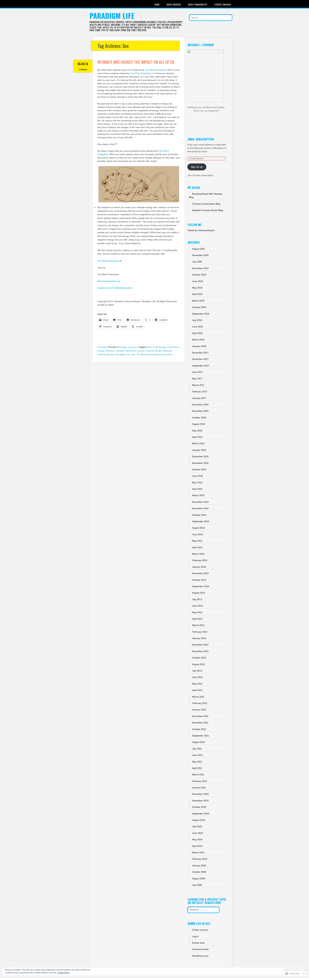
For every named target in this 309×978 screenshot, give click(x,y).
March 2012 (198, 696)
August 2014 (198, 528)
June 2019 (197, 281)
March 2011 (198, 774)
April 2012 (197, 690)
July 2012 (197, 670)
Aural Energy (159, 347)
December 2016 (200, 404)
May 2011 (197, 761)
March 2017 (198, 385)
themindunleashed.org (108, 281)
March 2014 (198, 554)
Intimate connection (126, 351)
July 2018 (197, 320)
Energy (122, 347)
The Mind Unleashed (155, 70)
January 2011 (199, 787)
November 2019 (200, 268)
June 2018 (197, 326)
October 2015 (199, 469)
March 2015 (198, 495)
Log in (195, 936)
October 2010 (199, 807)
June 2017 (197, 372)
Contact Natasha (222, 4)
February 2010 (199, 859)
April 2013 (197, 618)
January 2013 (199, 638)
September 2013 (200, 586)
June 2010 (197, 833)
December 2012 (200, 644)
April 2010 (197, 846)
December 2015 (200, 456)
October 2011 (199, 729)
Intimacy (110, 351)
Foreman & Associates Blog (206, 204)
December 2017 (200, 352)
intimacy (132, 347)
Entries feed (198, 943)
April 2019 (197, 294)
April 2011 (197, 768)
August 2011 (198, 742)
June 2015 (197, 476)
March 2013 (198, 625)
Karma (141, 351)
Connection (173, 347)
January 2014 (199, 567)
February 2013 (199, 632)
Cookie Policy (63, 973)
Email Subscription (201, 139)
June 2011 (197, 755)
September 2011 (200, 735)
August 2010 (198, 820)
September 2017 (200, 365)
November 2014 (200, 508)
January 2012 (199, 709)
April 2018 (197, 333)
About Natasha (174, 4)
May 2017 (197, 378)
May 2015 (197, 482)
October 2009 (199, 872)
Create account (200, 929)
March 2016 (198, 443)
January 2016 (199, 450)
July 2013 (197, 599)
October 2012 (199, 657)
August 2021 (198, 249)
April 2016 (197, 437)
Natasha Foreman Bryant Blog (207, 210)
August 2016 (198, 424)
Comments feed (200, 949)
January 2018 (199, 346)
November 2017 (200, 359)
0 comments (166, 354)
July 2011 (197, 748)
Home (156, 4)
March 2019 (198, 300)
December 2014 (200, 502)
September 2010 (200, 813)
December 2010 (200, 794)
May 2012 (197, 683)
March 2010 (198, 852)
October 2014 (199, 515)
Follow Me (194, 225)
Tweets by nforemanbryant (201, 230)
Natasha (84, 69)
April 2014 (197, 547)
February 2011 (199, 781)
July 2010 (197, 826)
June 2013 (197, 605)
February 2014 (199, 560)
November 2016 (200, 411)
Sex (133, 354)
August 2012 (198, 664)
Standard (102, 347)
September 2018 (200, 313)
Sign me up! (197, 167)
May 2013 (197, 612)
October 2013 (199, 580)
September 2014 (200, 521)
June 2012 (197, 677)
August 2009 (198, 878)
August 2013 (198, 592)
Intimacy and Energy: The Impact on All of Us (135, 62)
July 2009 (197, 885)
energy (100, 351)
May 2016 (197, 430)
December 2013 (200, 573)
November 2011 (200, 722)
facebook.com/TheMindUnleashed (114, 288)
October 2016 (199, 417)
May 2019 (197, 287)
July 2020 (197, 261)
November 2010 (200, 800)
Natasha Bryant (154, 351)
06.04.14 (83, 63)
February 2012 (199, 703)
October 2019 (199, 274)
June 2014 (197, 534)
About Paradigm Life (197, 4)
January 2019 (199, 307)
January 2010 (199, 865)
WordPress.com (200, 956)
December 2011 (200, 716)
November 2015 (200, 463)
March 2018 (198, 339)
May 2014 (197, 541)
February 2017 (199, 391)
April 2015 (197, 489)
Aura (149, 347)
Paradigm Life (111, 15)
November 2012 (200, 651)
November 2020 (200, 255)
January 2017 (199, 398)
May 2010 (197, 839)
